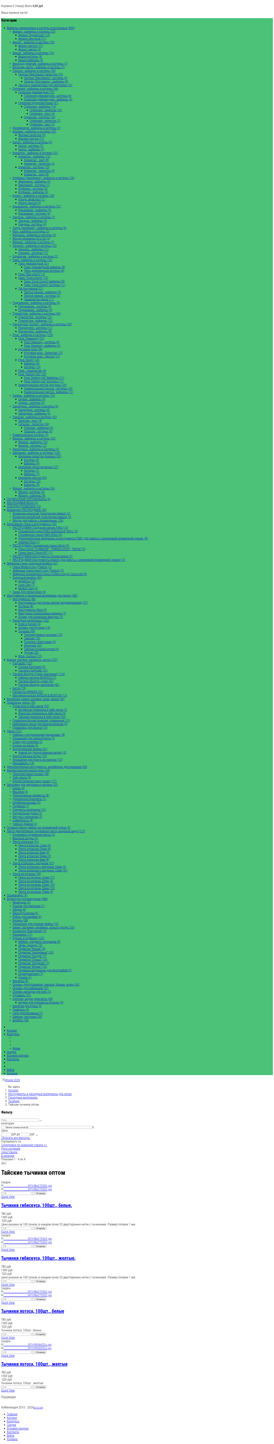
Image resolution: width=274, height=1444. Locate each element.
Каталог (12, 1030)
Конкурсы (13, 1034)
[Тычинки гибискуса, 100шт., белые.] (137, 1187)
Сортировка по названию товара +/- (24, 1145)
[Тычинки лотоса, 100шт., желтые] (137, 1346)
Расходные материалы (23, 1097)
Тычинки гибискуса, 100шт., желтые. (38, 1258)
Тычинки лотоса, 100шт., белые (32, 1311)
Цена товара (9, 1152)
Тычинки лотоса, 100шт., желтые (34, 1364)
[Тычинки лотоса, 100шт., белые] (137, 1293)
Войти (10, 1070)
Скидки (11, 1052)
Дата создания (10, 1148)
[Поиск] (41, 1120)
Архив (16, 1048)
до (18, 1134)
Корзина (12, 1073)
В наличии (7, 1155)
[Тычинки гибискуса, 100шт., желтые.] (137, 1240)
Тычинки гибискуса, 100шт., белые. (36, 1205)
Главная (12, 1414)
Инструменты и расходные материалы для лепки (40, 1094)
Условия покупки (18, 1055)
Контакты (13, 1059)
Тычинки (13, 1101)
